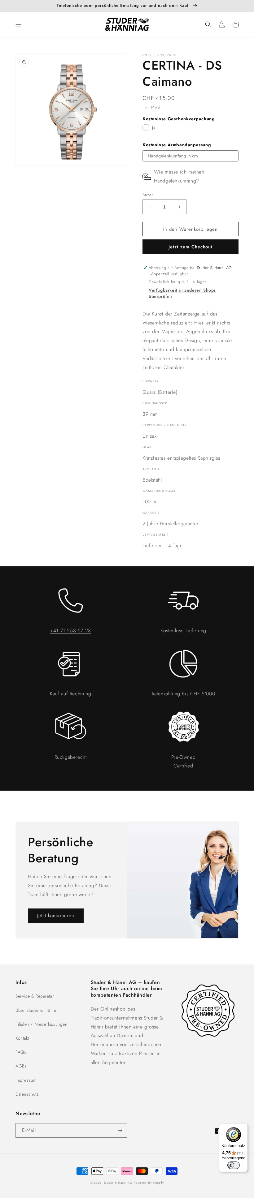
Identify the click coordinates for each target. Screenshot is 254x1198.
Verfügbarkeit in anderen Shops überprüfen (182, 293)
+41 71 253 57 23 (70, 630)
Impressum (25, 1080)
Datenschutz (27, 1094)
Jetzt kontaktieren (55, 915)
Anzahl (148, 195)
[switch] (233, 1165)
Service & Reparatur (34, 996)
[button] (18, 24)
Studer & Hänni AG (118, 1182)
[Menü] (244, 1127)
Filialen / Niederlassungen (41, 1024)
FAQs (20, 1052)
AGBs (20, 1066)
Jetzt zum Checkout (190, 246)
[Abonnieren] (120, 1130)
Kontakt (22, 1038)
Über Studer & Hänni (35, 1010)
